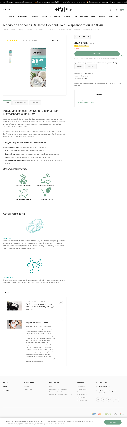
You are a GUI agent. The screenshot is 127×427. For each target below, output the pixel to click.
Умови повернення (82, 392)
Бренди (6, 390)
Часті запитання (82, 394)
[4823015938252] (38, 67)
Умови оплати (81, 386)
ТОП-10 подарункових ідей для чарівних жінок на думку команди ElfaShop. (40, 306)
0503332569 (7, 10)
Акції (5, 386)
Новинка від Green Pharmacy (58, 392)
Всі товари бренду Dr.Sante (85, 102)
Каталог (6, 382)
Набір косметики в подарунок (58, 389)
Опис (7, 102)
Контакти (26, 386)
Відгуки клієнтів (28, 389)
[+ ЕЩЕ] (117, 16)
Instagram (103, 399)
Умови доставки (81, 389)
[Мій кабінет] (116, 10)
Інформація (54, 382)
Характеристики (20, 102)
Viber (113, 399)
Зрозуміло (112, 422)
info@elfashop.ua (104, 386)
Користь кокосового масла (37, 323)
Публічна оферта (82, 397)
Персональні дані (82, 400)
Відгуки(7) (35, 102)
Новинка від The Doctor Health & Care (60, 394)
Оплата (79, 66)
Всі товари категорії (83, 100)
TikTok (118, 399)
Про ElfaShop (29, 382)
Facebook (98, 399)
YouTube (108, 399)
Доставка (91, 66)
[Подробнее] (61, 302)
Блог (50, 386)
